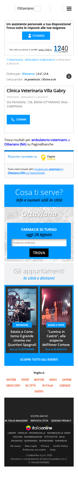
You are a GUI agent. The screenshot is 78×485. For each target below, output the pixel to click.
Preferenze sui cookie (34, 449)
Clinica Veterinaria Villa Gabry (36, 90)
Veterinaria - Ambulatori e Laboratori (27, 96)
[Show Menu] (69, 8)
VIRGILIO (23, 433)
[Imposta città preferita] (9, 8)
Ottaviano (25, 8)
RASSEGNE (22, 325)
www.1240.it (45, 49)
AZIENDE (65, 385)
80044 (38, 102)
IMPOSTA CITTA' (39, 420)
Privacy (45, 446)
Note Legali (31, 446)
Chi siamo (15, 446)
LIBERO (12, 433)
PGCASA (18, 437)
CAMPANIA (14, 106)
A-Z (39, 74)
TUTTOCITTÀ (50, 437)
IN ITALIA (47, 385)
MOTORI (39, 380)
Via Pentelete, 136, (20, 102)
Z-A (46, 74)
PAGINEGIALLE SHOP (58, 433)
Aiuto (52, 449)
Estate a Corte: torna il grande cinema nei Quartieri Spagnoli (22, 338)
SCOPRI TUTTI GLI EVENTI (39, 359)
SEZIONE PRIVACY (61, 420)
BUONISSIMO (46, 441)
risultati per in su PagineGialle (35, 171)
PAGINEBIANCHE (33, 437)
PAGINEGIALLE (37, 433)
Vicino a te (49, 79)
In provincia (32, 79)
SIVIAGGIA (17, 441)
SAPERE (67, 380)
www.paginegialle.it (51, 157)
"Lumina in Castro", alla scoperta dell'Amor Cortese (56, 338)
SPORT (25, 380)
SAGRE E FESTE (56, 325)
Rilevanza (28, 74)
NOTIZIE (11, 380)
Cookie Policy (60, 446)
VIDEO (53, 380)
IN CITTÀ (30, 385)
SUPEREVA (61, 441)
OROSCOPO (13, 385)
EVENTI (39, 391)
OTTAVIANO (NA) (55, 102)
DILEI (62, 437)
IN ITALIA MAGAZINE (16, 420)
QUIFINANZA (30, 441)
